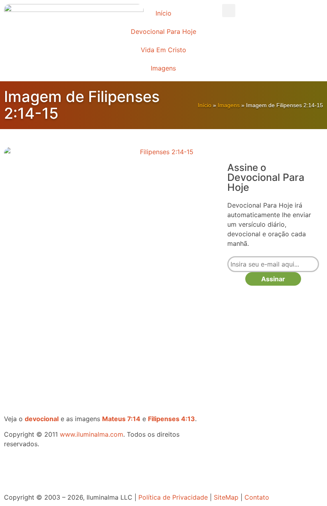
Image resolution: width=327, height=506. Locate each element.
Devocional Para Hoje (163, 31)
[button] (228, 10)
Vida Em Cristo (163, 50)
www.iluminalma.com (91, 434)
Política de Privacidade (173, 497)
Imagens (163, 68)
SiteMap (226, 497)
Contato (256, 497)
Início (163, 13)
